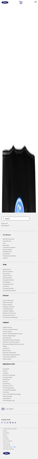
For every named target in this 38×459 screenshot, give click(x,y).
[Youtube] (7, 422)
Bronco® (4, 223)
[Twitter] (4, 422)
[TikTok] (15, 422)
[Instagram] (10, 422)
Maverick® (5, 226)
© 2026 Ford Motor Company (10, 428)
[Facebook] (2, 422)
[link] (5, 431)
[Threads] (13, 422)
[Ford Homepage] (6, 454)
